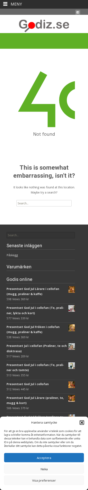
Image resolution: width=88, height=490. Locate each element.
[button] (82, 422)
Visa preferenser (44, 480)
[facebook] (77, 13)
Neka (44, 469)
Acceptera (44, 458)
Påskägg (12, 255)
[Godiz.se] (44, 24)
